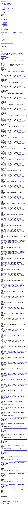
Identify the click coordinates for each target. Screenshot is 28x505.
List (1, 52)
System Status (19, 32)
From (2, 49)
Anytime (5, 22)
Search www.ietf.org (7, 3)
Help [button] (4, 7)
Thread (4, 40)
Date (4, 39)
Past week (5, 24)
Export (4, 46)
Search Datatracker (7, 4)
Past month (5, 25)
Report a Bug (7, 32)
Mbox (2, 503)
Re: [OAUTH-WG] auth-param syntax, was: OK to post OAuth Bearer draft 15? (12, 242)
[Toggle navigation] (13, 1)
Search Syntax (6, 8)
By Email (13, 32)
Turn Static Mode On (10, 10)
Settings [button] (5, 9)
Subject (2, 48)
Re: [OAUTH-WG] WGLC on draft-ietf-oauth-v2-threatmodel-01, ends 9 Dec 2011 (14, 77)
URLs (8, 503)
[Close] (1, 499)
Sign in (4, 12)
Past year (5, 26)
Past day (5, 23)
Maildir (5, 503)
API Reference (13, 8)
